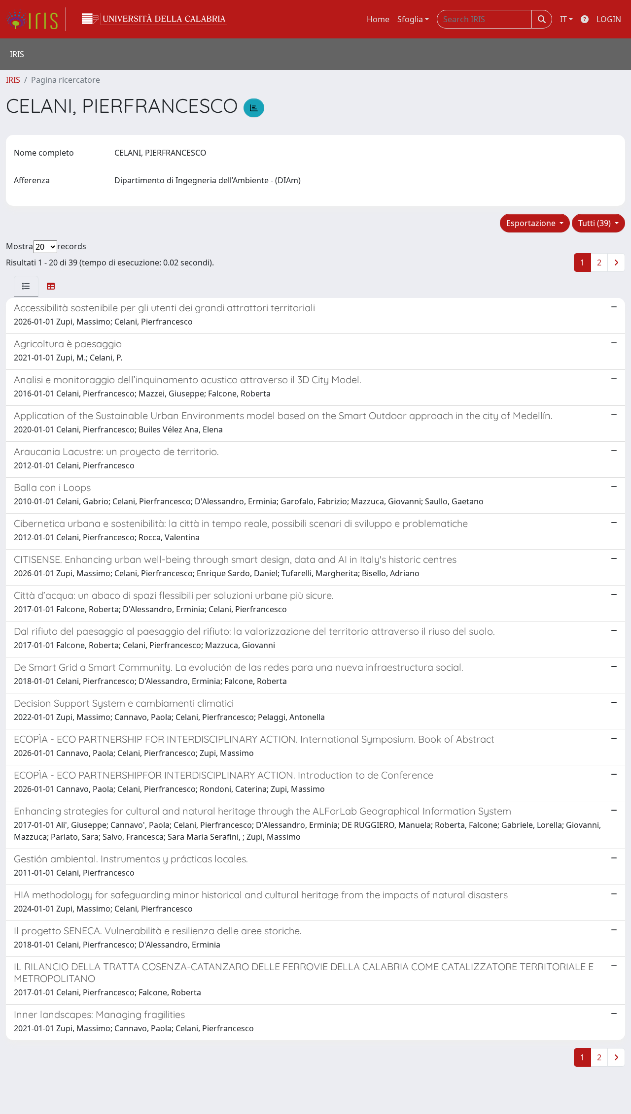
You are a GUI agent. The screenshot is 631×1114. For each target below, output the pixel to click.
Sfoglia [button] (410, 19)
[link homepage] (36, 19)
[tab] (26, 286)
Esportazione (532, 223)
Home (378, 19)
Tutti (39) (595, 223)
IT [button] (563, 19)
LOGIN (608, 19)
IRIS (13, 79)
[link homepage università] (154, 19)
